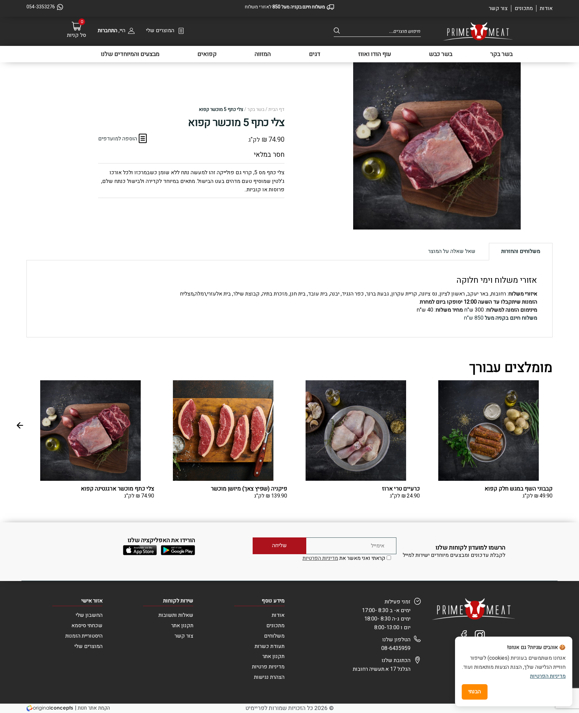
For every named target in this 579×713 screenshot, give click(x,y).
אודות (546, 8)
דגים (314, 54)
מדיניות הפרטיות (320, 558)
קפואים (207, 54)
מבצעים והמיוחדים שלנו (130, 54)
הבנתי (474, 692)
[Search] (339, 30)
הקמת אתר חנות (94, 708)
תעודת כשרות (269, 646)
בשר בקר (501, 54)
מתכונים (524, 8)
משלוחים (274, 636)
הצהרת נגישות (269, 677)
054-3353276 (40, 6)
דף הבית (276, 109)
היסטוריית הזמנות (84, 636)
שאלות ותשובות (175, 615)
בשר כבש (440, 54)
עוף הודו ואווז (374, 54)
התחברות (107, 30)
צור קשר (498, 8)
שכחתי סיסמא (87, 626)
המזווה (263, 54)
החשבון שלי (89, 615)
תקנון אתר (273, 656)
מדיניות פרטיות (268, 667)
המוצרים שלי (160, 30)
